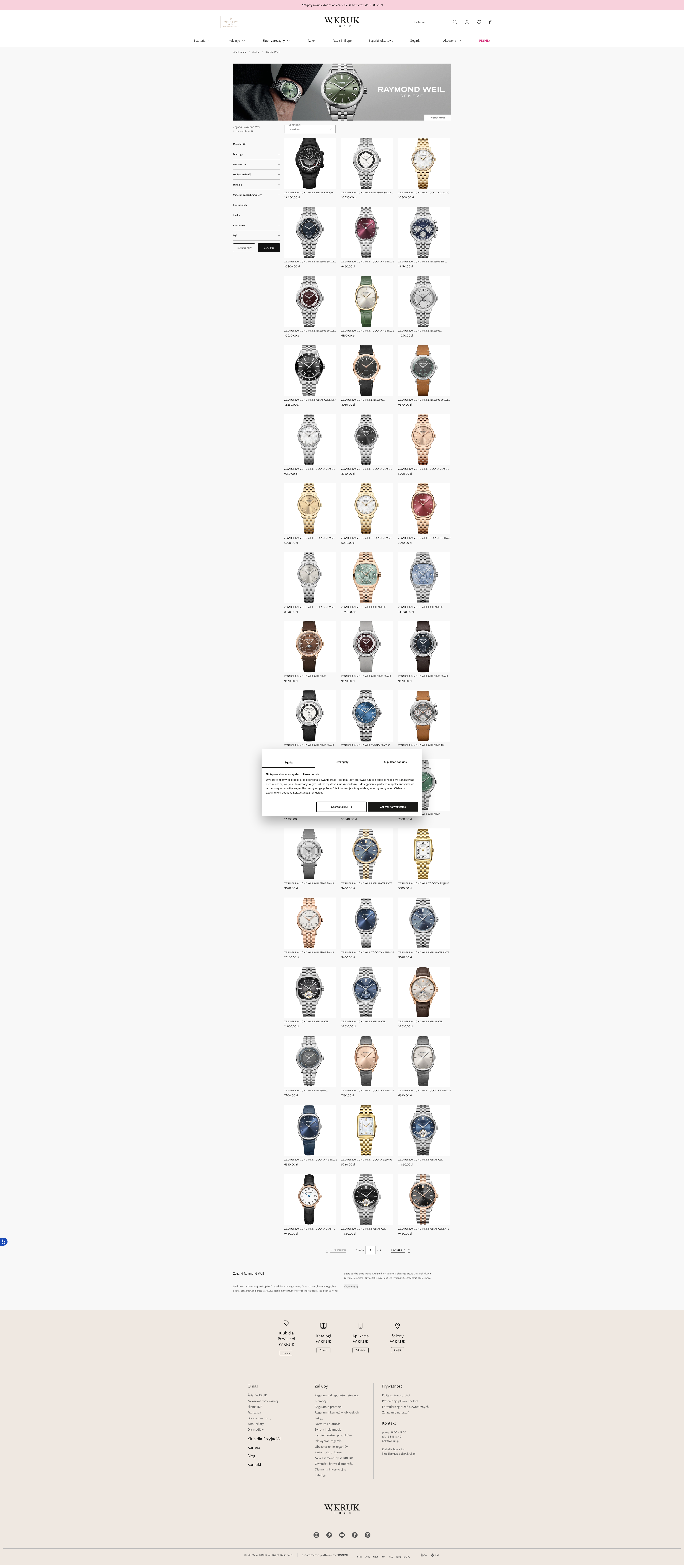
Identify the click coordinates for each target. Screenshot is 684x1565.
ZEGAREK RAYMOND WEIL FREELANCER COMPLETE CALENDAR (363, 1022)
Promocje (321, 1401)
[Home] (342, 22)
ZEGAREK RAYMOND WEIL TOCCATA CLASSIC (423, 192)
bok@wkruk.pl (390, 1441)
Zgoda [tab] (289, 762)
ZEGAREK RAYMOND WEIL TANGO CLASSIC (365, 745)
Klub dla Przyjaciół (264, 1438)
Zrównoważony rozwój (262, 1401)
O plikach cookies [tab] (395, 761)
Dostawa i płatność (327, 1424)
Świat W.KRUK (257, 1395)
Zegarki (255, 51)
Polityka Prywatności (396, 1395)
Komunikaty (255, 1424)
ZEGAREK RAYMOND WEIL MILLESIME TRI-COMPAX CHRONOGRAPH (421, 262)
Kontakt (254, 1464)
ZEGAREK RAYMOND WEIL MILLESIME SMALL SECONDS (366, 193)
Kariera (253, 1447)
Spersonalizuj (339, 806)
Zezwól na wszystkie (393, 806)
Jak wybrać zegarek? (328, 1441)
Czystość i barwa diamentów (334, 1464)
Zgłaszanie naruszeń (395, 1412)
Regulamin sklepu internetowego (337, 1395)
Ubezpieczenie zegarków (331, 1447)
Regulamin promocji (328, 1407)
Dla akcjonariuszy (259, 1418)
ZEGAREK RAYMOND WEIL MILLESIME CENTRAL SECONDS (362, 400)
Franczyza (254, 1412)
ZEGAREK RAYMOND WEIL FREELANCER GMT (309, 192)
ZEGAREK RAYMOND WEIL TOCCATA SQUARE (423, 883)
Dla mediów (255, 1429)
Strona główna (239, 51)
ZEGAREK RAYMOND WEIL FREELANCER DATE (366, 883)
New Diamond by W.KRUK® (334, 1458)
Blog (251, 1455)
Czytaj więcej (351, 1286)
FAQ (318, 1418)
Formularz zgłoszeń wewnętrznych (405, 1407)
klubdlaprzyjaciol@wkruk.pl (399, 1453)
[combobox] (310, 129)
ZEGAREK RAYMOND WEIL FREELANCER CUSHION (363, 607)
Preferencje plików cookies (400, 1401)
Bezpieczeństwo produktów (333, 1435)
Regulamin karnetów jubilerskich (337, 1412)
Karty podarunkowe (328, 1452)
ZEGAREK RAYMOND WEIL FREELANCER (306, 1021)
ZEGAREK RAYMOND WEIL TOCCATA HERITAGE (367, 261)
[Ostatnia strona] (409, 1250)
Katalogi (320, 1475)
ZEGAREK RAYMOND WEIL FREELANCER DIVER (310, 399)
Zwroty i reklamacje (328, 1429)
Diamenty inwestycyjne (330, 1469)
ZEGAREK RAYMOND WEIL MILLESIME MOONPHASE (419, 331)
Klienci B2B (254, 1407)
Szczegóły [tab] (342, 761)
